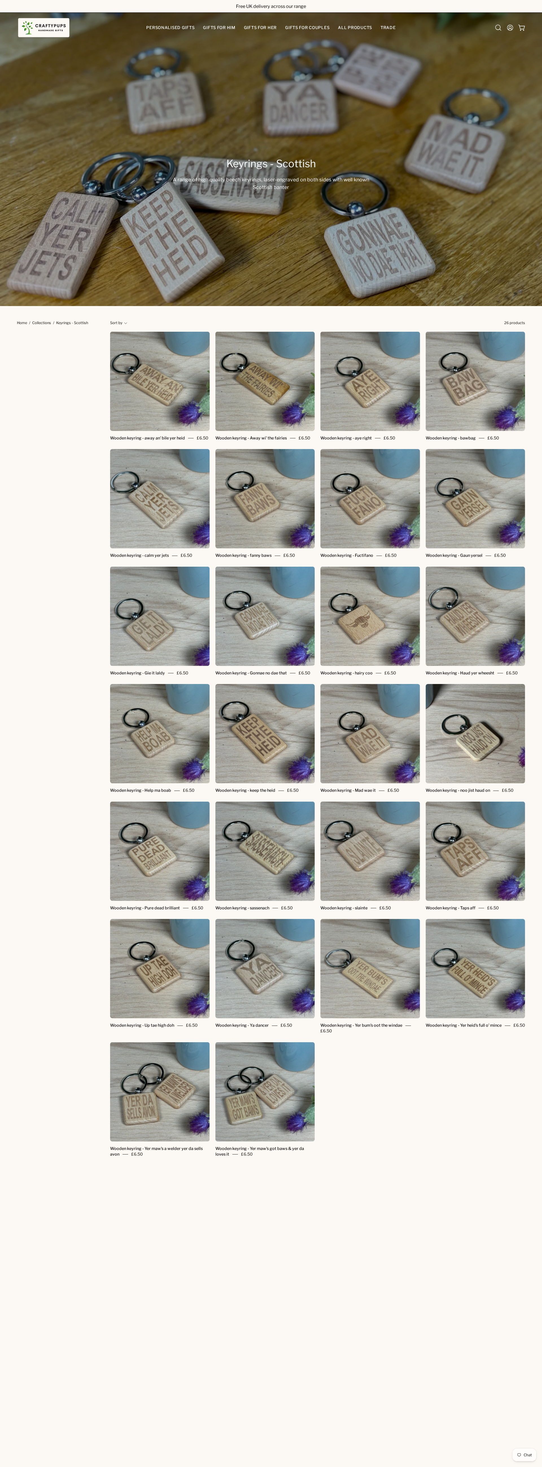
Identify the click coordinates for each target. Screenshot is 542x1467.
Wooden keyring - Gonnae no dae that (251, 673)
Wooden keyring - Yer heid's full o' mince (464, 1025)
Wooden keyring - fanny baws (243, 555)
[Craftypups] (44, 27)
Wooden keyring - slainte (344, 907)
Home (22, 323)
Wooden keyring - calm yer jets (139, 555)
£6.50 (202, 438)
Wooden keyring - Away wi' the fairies (251, 438)
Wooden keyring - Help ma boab (140, 790)
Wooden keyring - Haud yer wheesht (460, 673)
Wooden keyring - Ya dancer (242, 1025)
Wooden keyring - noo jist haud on (458, 790)
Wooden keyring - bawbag (451, 438)
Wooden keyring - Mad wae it (348, 790)
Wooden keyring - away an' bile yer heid (147, 438)
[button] (170, 28)
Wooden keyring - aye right (346, 438)
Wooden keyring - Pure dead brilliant (145, 907)
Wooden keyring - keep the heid (245, 790)
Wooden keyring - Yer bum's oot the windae (361, 1025)
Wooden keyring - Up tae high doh (142, 1025)
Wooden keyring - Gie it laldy (137, 673)
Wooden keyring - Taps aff (450, 907)
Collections (41, 323)
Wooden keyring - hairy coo (346, 673)
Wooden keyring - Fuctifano (346, 555)
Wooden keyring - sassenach (242, 907)
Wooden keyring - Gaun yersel (454, 555)
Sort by (116, 323)
